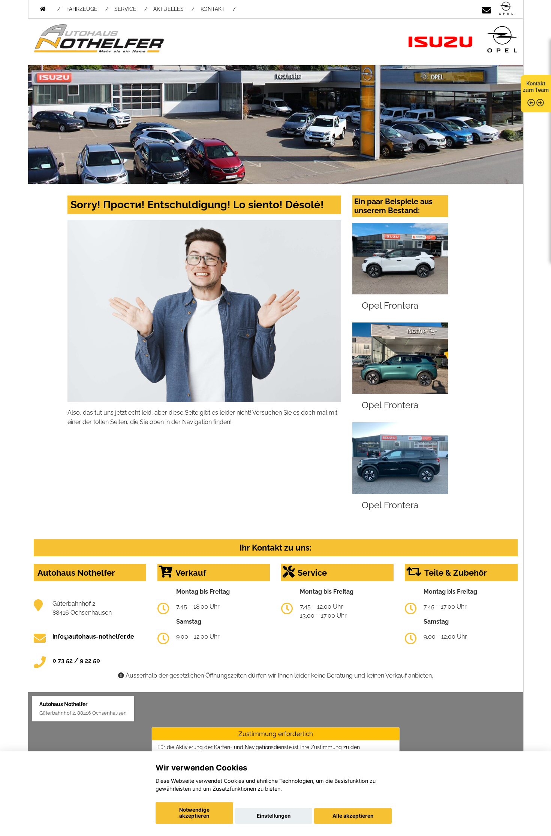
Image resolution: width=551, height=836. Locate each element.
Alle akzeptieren (352, 816)
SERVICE (125, 9)
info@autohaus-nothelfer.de (93, 636)
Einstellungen (273, 816)
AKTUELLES (168, 9)
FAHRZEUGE (81, 9)
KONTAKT (213, 9)
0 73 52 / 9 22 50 (76, 660)
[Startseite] (506, 9)
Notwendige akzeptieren (194, 813)
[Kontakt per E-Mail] (486, 9)
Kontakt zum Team (536, 87)
